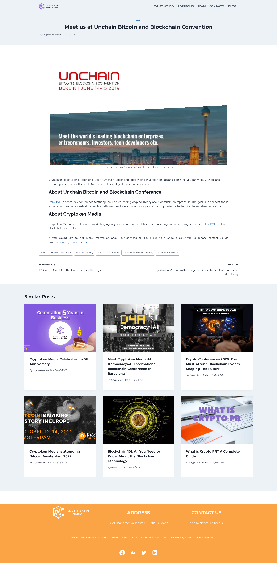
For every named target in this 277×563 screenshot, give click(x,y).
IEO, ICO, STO (213, 224)
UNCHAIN (55, 202)
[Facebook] (122, 552)
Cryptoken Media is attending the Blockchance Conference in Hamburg (196, 269)
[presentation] (60, 328)
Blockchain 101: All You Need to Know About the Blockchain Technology (134, 456)
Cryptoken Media (52, 34)
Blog (138, 20)
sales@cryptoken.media (72, 242)
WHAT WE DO (164, 6)
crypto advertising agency (55, 252)
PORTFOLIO (186, 6)
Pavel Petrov (118, 467)
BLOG (232, 6)
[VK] (133, 552)
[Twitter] (143, 552)
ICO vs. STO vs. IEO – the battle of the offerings (70, 267)
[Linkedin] (154, 552)
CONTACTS (216, 6)
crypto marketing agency (138, 252)
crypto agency (84, 252)
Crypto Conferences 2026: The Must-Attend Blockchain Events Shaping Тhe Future (213, 364)
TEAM (202, 6)
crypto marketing (108, 252)
